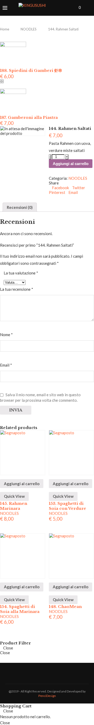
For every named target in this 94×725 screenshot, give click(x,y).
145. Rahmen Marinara (13, 506)
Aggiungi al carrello (71, 163)
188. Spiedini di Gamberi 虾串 (31, 70)
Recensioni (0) (20, 207)
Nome (6, 334)
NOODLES (29, 29)
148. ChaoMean (65, 606)
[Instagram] (71, 7)
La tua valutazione (21, 273)
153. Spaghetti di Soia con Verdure (67, 506)
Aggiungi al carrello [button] (21, 483)
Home (4, 29)
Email (6, 365)
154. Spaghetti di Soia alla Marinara (19, 609)
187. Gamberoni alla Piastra (29, 117)
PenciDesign (47, 696)
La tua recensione (16, 289)
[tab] (20, 207)
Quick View (14, 496)
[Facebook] (66, 7)
